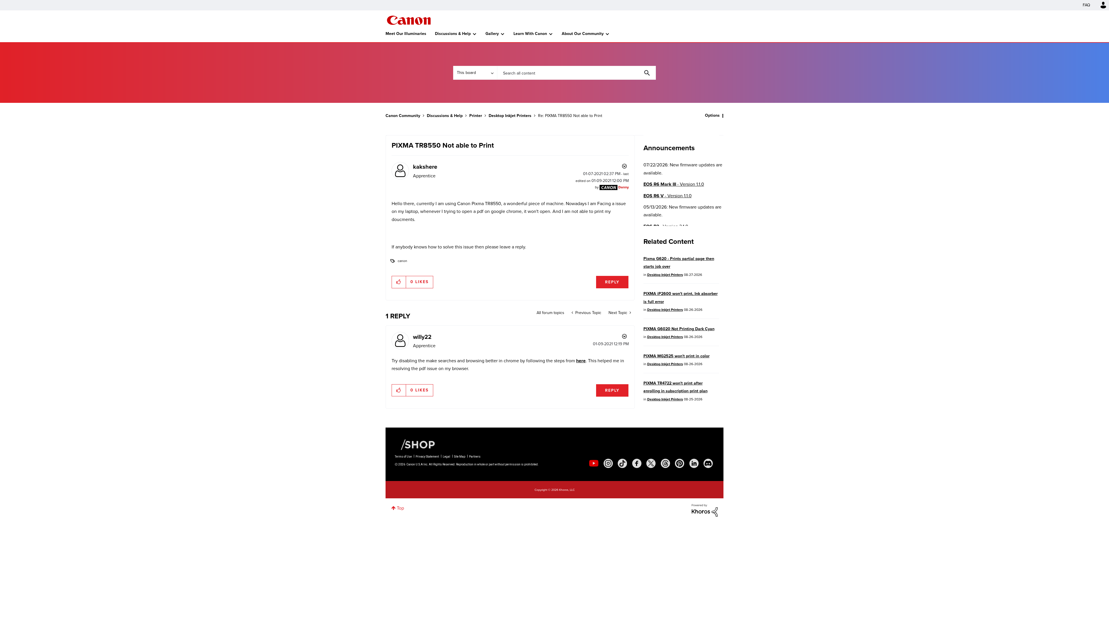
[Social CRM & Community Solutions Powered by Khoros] (705, 509)
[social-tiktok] (622, 463)
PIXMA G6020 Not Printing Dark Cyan (678, 329)
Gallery (492, 34)
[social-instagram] (608, 463)
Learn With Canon (530, 34)
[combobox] (576, 73)
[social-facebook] (636, 463)
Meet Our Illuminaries (406, 34)
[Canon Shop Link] (415, 444)
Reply (612, 282)
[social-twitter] (651, 463)
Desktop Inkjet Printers (510, 116)
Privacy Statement (427, 456)
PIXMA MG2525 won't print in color (676, 356)
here (581, 360)
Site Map (459, 456)
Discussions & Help (453, 34)
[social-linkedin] (694, 463)
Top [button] (400, 508)
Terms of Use (403, 456)
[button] (399, 282)
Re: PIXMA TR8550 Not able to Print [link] (570, 116)
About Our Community (583, 34)
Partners (475, 456)
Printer (475, 116)
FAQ (1086, 5)
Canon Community (409, 20)
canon (402, 260)
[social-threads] (665, 463)
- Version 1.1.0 (673, 184)
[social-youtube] (593, 463)
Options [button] (712, 115)
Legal (446, 456)
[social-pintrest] (679, 463)
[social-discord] (708, 463)
